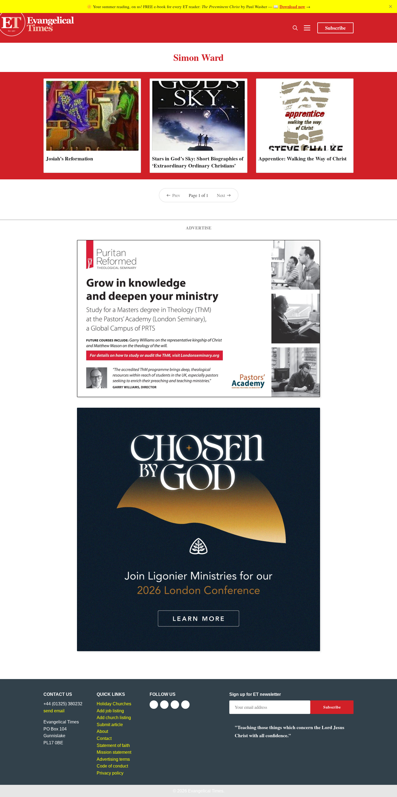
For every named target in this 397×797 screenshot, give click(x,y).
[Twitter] (164, 704)
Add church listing (114, 717)
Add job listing (110, 711)
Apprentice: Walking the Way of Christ (302, 158)
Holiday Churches (114, 704)
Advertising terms (113, 759)
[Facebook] (154, 704)
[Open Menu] (307, 27)
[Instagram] (175, 704)
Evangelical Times (205, 791)
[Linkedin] (185, 704)
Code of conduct (112, 766)
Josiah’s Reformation (69, 158)
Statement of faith (113, 745)
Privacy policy (110, 773)
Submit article (110, 724)
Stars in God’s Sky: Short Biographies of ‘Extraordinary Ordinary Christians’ (197, 162)
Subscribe (335, 27)
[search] (295, 28)
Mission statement (114, 752)
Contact (104, 738)
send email (54, 711)
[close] (390, 6)
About (102, 731)
